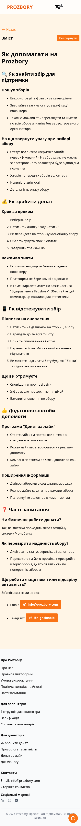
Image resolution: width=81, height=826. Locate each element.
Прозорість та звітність (19, 749)
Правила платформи (17, 674)
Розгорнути (68, 38)
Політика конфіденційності (21, 686)
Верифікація (10, 718)
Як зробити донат (14, 743)
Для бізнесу (9, 762)
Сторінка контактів (15, 787)
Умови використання (17, 680)
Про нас (7, 668)
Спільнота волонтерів (18, 724)
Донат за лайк (11, 755)
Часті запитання (13, 693)
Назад (11, 29)
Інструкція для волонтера (20, 712)
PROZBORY (20, 7)
